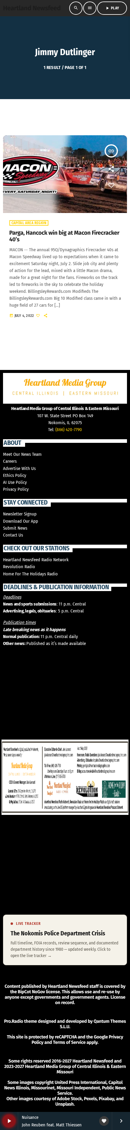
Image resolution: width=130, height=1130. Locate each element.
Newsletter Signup (20, 514)
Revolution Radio (19, 566)
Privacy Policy (16, 489)
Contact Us (13, 535)
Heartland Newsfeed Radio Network (36, 559)
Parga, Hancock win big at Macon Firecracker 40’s (64, 236)
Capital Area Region (29, 223)
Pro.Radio (13, 1021)
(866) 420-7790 (68, 429)
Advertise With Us (19, 468)
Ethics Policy (14, 475)
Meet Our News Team (22, 454)
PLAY (112, 8)
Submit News (15, 528)
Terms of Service (69, 1042)
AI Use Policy (15, 482)
